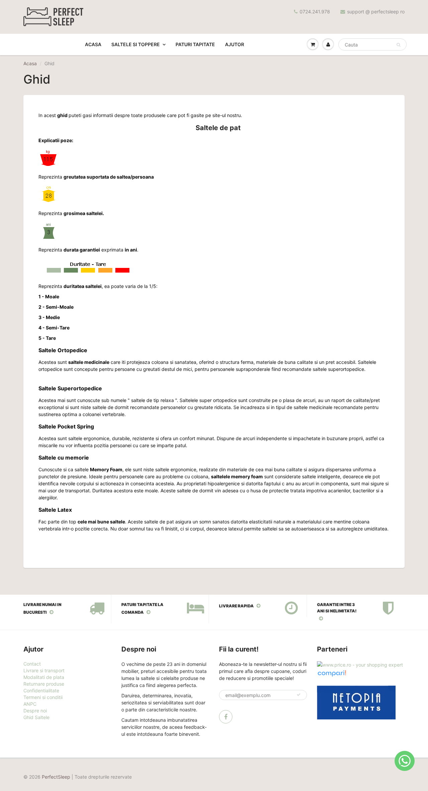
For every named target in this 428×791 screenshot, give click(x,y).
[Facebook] (225, 716)
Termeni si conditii (43, 697)
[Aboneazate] (298, 694)
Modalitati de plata (43, 677)
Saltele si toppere (135, 44)
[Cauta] (398, 44)
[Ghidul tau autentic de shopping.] (331, 673)
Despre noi (35, 710)
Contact (32, 664)
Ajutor (234, 44)
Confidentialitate (41, 690)
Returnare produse (43, 684)
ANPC (29, 704)
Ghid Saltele (36, 717)
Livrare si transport (44, 670)
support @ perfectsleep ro (376, 11)
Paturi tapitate (195, 44)
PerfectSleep (56, 777)
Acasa (93, 44)
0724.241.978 (315, 11)
